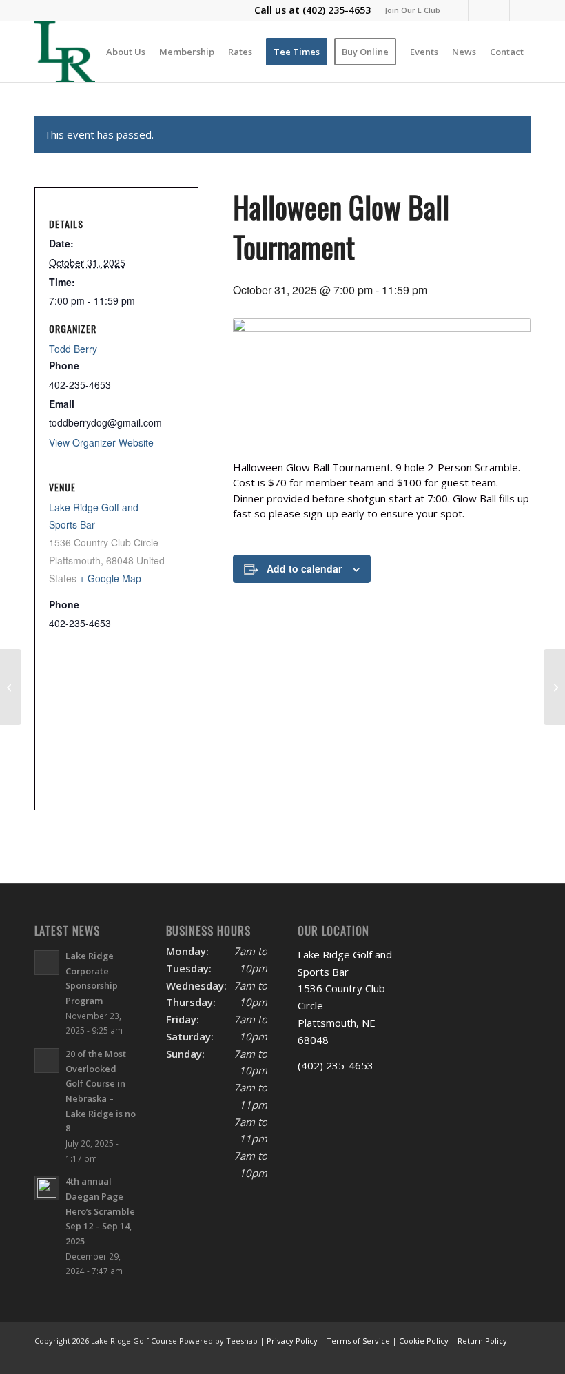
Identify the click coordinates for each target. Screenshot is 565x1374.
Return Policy (482, 1340)
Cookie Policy (424, 1340)
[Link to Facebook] (458, 10)
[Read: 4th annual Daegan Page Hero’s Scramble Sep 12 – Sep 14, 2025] (46, 1188)
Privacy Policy (292, 1340)
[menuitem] (409, 10)
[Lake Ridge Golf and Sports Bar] (64, 51)
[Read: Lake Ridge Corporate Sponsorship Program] (46, 962)
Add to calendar (304, 568)
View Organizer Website (101, 442)
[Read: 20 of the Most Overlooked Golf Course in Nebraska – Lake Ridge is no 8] (46, 1060)
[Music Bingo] (554, 687)
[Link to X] (479, 10)
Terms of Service (358, 1340)
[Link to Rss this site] (520, 10)
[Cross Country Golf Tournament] (10, 687)
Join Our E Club (412, 10)
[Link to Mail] (499, 10)
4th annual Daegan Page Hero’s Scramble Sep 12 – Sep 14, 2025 (100, 1211)
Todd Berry (73, 349)
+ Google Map (110, 578)
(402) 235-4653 (336, 10)
